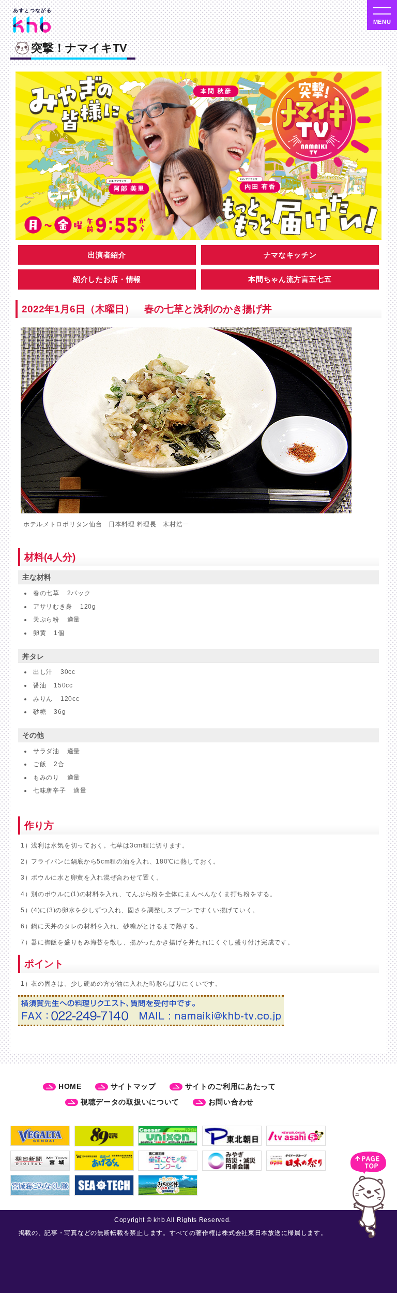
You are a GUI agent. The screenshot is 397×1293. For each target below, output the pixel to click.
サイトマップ (133, 1086)
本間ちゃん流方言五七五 (290, 279)
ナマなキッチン (290, 255)
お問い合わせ (231, 1102)
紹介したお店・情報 (107, 279)
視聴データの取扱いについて (130, 1102)
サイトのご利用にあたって (230, 1086)
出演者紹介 (107, 255)
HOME (70, 1086)
